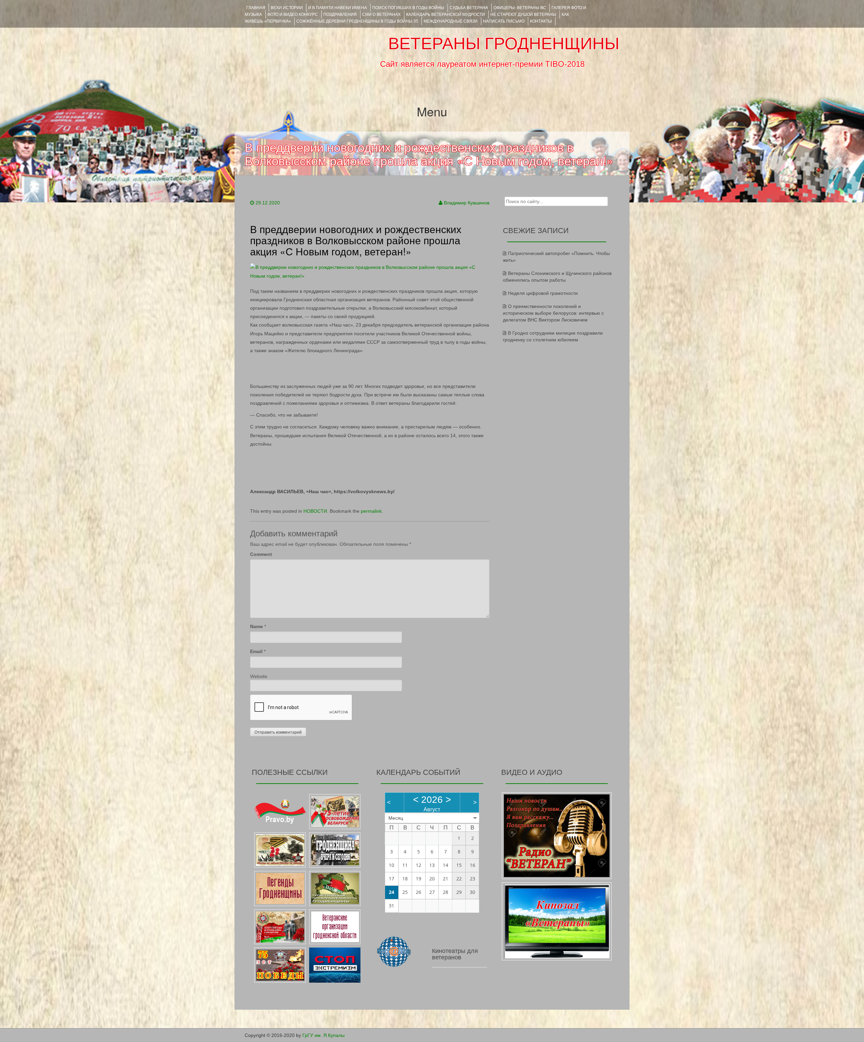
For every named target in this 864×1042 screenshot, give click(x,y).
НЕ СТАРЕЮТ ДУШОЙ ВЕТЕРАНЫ (523, 14)
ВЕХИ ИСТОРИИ (287, 7)
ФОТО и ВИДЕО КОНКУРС (292, 14)
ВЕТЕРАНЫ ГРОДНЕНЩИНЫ (503, 43)
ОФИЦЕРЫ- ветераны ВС (519, 7)
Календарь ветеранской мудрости (445, 14)
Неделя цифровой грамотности (543, 293)
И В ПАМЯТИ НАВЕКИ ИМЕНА (337, 7)
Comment (261, 554)
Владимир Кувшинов (466, 202)
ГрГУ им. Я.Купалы (323, 1035)
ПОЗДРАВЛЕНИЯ (340, 14)
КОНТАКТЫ (541, 21)
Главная (255, 7)
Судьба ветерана (469, 7)
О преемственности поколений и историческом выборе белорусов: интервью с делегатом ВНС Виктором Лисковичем (553, 313)
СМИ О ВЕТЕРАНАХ (381, 14)
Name (256, 626)
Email (256, 651)
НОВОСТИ (315, 511)
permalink (371, 511)
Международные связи (451, 21)
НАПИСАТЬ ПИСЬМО (503, 21)
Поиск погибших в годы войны (408, 7)
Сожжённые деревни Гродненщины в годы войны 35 (357, 21)
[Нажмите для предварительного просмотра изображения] (369, 271)
